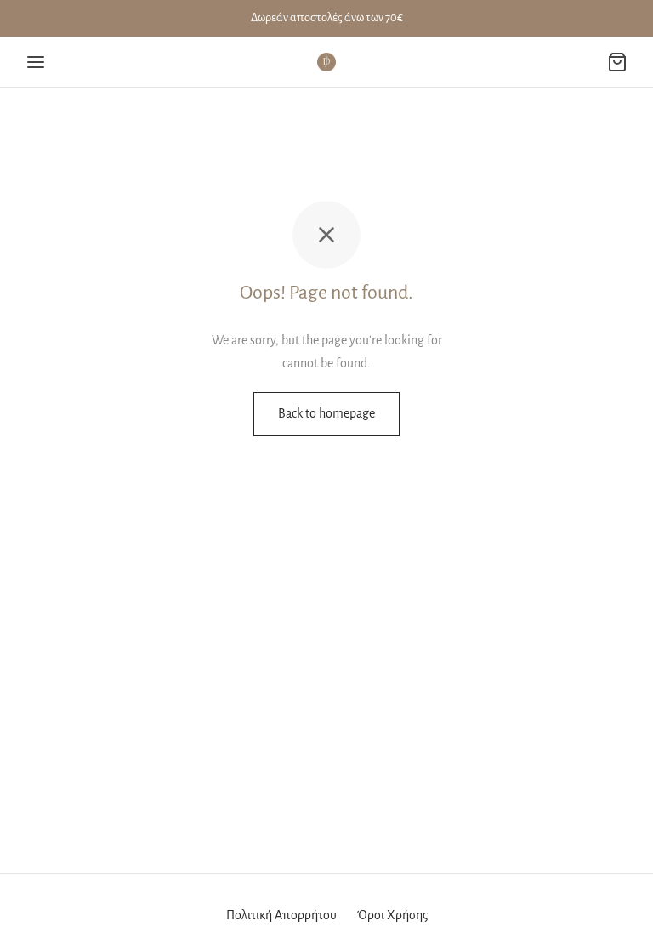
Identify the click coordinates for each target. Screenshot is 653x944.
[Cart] (617, 62)
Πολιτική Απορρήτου (281, 915)
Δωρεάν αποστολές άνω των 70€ (327, 17)
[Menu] (36, 62)
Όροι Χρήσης (392, 915)
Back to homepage (326, 413)
